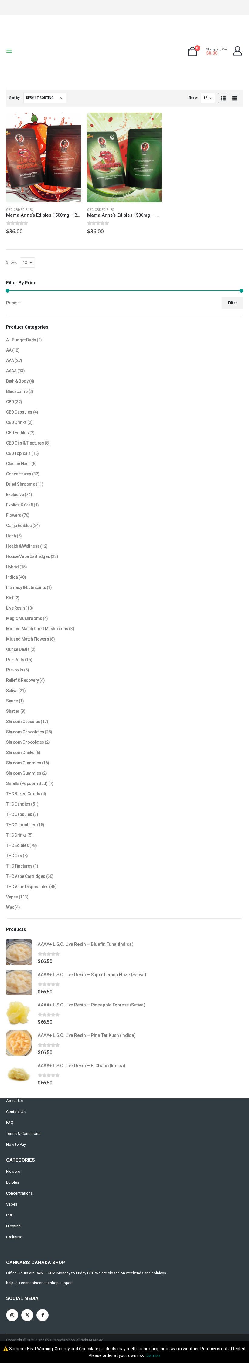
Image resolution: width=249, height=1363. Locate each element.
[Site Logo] (124, 51)
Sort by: (14, 98)
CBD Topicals (18, 453)
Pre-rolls (14, 670)
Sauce (12, 700)
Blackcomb (16, 391)
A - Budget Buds (21, 339)
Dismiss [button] (153, 1355)
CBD (9, 209)
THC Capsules (19, 814)
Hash (11, 535)
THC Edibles (17, 845)
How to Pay (16, 1144)
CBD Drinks (16, 422)
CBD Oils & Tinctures (25, 443)
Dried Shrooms (20, 484)
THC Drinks (16, 835)
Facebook (42, 1315)
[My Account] (237, 51)
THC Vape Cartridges (25, 876)
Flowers (13, 515)
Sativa (11, 690)
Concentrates (18, 474)
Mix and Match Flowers (27, 639)
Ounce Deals (17, 649)
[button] (11, 51)
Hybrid (12, 566)
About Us (14, 1100)
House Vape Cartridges (28, 556)
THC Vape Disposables (27, 886)
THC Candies (18, 804)
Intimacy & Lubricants (26, 587)
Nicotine (13, 1226)
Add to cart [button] (71, 122)
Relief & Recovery (22, 680)
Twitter (27, 1315)
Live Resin (15, 608)
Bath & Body (17, 381)
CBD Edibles (23, 209)
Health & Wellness (22, 546)
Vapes (12, 897)
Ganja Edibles (19, 525)
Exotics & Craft (19, 504)
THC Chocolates (21, 824)
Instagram (12, 1315)
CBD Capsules (19, 412)
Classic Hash (18, 463)
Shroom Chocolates (25, 731)
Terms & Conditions (23, 1133)
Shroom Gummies (23, 762)
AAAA (11, 370)
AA (8, 350)
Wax (10, 907)
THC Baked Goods (23, 793)
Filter (232, 303)
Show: (193, 98)
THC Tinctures (19, 866)
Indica (12, 577)
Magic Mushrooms (24, 618)
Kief (9, 597)
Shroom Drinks (20, 752)
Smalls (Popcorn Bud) (27, 783)
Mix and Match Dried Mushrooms (37, 628)
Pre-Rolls (15, 659)
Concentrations (19, 1193)
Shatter (12, 711)
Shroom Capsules (23, 721)
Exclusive (15, 494)
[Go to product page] (43, 157)
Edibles (12, 1182)
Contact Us (16, 1111)
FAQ (9, 1122)
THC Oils (14, 855)
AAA (10, 360)
